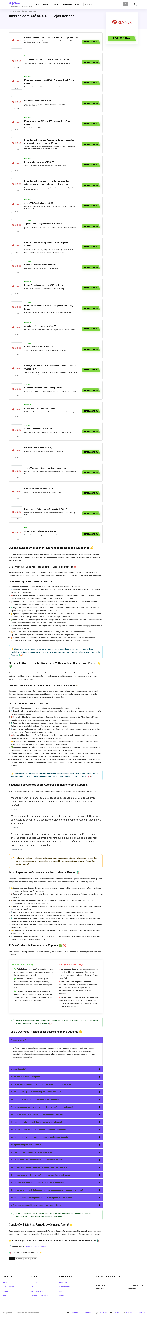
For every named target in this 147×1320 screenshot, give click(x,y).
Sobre (5, 1282)
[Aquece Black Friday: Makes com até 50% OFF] (16, 224)
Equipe (5, 1291)
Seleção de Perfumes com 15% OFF (40, 326)
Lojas (46, 4)
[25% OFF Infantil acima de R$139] (16, 204)
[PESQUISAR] (125, 4)
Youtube (129, 1312)
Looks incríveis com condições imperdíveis (43, 388)
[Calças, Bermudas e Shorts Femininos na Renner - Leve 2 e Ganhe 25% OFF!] (16, 368)
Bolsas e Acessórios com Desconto (40, 265)
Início (10, 11)
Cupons (55, 4)
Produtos (62, 1296)
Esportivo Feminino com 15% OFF (39, 162)
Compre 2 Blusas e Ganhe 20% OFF (39, 489)
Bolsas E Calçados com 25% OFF (38, 347)
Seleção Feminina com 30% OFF (38, 429)
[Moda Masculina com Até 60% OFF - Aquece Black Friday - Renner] (16, 81)
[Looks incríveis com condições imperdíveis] (16, 389)
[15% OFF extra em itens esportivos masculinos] (16, 471)
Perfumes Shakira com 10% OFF (38, 101)
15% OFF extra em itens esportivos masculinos (45, 468)
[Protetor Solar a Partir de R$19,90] (16, 450)
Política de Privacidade (40, 1296)
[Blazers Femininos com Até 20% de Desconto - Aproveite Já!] (16, 40)
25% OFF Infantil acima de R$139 (38, 203)
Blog (77, 4)
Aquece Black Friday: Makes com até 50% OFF (44, 224)
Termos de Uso (8, 1287)
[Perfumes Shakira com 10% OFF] (16, 101)
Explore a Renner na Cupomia (35, 1246)
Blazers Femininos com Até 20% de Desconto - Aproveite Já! (51, 37)
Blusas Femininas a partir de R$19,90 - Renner (44, 285)
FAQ (32, 1287)
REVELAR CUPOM (91, 247)
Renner (33, 1258)
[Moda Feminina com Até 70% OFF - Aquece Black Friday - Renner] (16, 307)
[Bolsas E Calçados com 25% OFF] (16, 348)
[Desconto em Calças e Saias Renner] (16, 409)
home (38, 4)
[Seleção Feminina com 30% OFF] (16, 430)
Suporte (34, 1282)
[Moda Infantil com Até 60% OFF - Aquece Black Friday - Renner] (16, 122)
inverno (26, 1258)
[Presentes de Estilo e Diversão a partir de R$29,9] (16, 512)
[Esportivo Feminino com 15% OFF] (16, 163)
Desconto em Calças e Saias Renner (40, 408)
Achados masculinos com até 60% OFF (41, 531)
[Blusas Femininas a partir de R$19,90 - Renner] (16, 286)
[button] (56, 1040)
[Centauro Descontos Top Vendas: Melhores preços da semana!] (16, 245)
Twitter (116, 1312)
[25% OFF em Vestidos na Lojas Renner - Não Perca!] (16, 60)
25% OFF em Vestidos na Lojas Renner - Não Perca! (46, 60)
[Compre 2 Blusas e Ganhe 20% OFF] (16, 491)
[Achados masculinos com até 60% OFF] (16, 532)
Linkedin (142, 1312)
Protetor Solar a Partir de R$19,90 (39, 448)
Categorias (67, 4)
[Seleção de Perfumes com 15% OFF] (16, 327)
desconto (19, 1258)
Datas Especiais (65, 1287)
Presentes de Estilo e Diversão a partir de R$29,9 (45, 509)
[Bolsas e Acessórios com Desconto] (16, 265)
